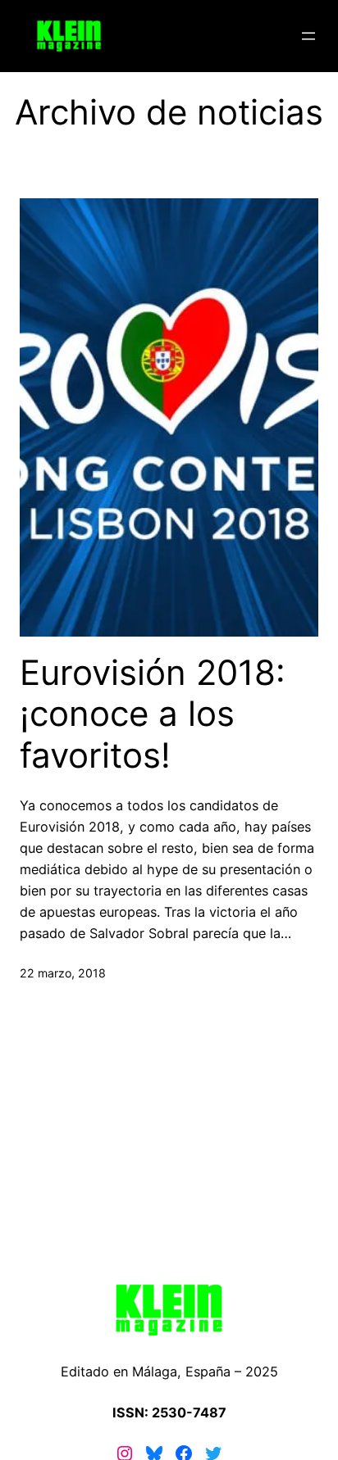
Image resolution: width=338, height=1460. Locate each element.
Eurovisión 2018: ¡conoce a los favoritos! (152, 714)
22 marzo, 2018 (63, 973)
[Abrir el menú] (308, 36)
